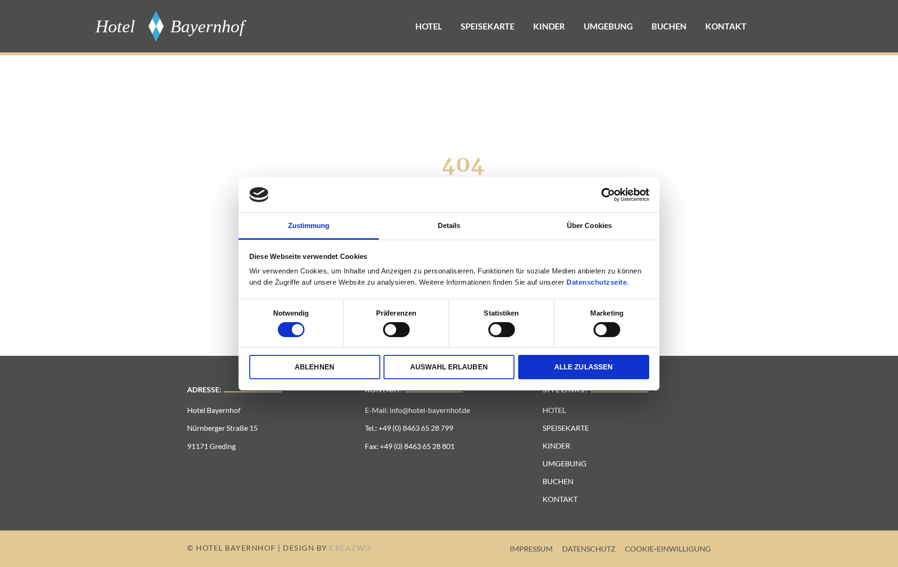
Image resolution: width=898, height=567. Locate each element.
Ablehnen (314, 367)
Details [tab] (449, 225)
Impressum (531, 548)
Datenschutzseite (596, 282)
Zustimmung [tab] (309, 225)
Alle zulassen (583, 367)
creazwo (350, 547)
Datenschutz (589, 548)
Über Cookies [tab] (589, 225)
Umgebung (608, 26)
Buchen (669, 26)
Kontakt (725, 26)
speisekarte (487, 26)
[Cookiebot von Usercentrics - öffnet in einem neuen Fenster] (608, 195)
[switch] (396, 329)
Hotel (428, 26)
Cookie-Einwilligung (668, 548)
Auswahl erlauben (449, 367)
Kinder (549, 26)
